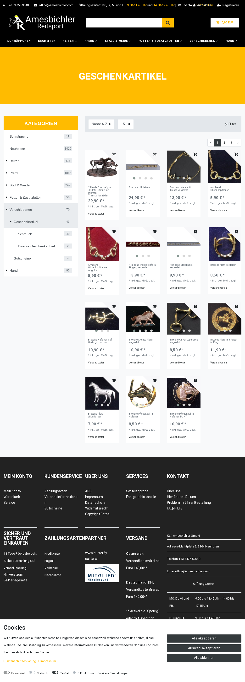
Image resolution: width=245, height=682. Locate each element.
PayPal (64, 673)
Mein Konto (12, 491)
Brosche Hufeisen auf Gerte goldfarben (100, 341)
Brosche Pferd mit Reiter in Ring (223, 341)
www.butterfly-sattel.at (96, 556)
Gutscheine (53, 508)
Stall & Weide (116, 41)
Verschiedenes (202, 41)
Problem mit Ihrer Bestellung (189, 502)
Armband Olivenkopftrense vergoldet (97, 268)
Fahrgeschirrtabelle (141, 497)
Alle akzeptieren (204, 638)
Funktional (87, 673)
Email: (171, 571)
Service (9, 502)
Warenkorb (12, 497)
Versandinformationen (61, 499)
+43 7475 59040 (18, 5)
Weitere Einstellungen (113, 673)
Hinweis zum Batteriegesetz (15, 577)
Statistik (42, 673)
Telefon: (172, 559)
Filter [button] (232, 124)
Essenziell (18, 673)
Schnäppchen (19, 41)
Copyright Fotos (97, 514)
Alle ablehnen (204, 658)
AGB (88, 491)
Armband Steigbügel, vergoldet (181, 266)
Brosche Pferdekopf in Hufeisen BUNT (182, 415)
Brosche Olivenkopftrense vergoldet (184, 341)
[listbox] (143, 167)
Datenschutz (95, 502)
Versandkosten (96, 213)
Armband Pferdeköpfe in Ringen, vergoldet (142, 266)
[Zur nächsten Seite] (238, 142)
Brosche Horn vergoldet (223, 265)
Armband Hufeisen (139, 187)
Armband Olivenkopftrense (219, 189)
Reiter (68, 41)
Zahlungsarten (56, 491)
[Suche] (168, 22)
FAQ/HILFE (175, 508)
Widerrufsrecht (97, 508)
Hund (230, 41)
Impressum (94, 497)
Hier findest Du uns (181, 497)
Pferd (89, 41)
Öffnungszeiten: (204, 583)
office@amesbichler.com (56, 5)
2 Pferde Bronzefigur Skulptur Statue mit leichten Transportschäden (99, 191)
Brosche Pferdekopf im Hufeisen (141, 415)
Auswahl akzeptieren (204, 648)
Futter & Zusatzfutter (159, 41)
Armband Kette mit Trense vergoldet (180, 189)
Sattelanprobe (137, 491)
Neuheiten (47, 41)
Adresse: (173, 546)
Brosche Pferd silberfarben (95, 415)
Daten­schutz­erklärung (21, 661)
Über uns (174, 491)
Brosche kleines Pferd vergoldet (141, 341)
